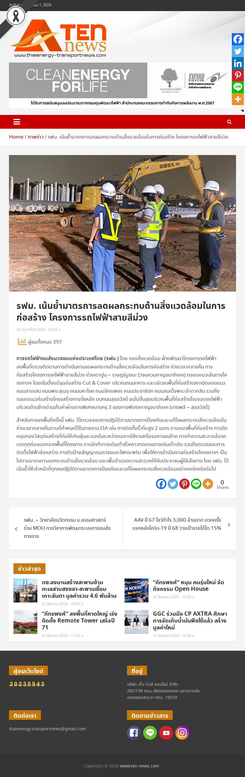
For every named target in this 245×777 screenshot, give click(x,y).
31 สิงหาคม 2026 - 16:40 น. (174, 635)
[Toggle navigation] (16, 122)
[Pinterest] (184, 484)
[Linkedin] (238, 63)
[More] (208, 484)
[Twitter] (173, 484)
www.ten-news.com (139, 766)
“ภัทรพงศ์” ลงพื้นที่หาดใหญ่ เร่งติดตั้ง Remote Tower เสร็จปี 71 (79, 621)
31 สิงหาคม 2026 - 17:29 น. (63, 635)
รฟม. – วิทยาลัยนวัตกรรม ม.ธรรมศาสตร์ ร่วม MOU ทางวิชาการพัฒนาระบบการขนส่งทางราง (67, 528)
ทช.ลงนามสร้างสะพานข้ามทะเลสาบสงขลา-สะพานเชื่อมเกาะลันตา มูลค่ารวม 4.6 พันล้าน (79, 589)
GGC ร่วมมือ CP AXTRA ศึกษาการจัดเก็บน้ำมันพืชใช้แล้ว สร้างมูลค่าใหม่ (190, 621)
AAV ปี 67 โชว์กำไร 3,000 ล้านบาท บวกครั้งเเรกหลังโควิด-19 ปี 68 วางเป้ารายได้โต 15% (176, 524)
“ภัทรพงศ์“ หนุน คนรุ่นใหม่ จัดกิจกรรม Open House (188, 586)
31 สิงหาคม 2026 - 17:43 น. (174, 597)
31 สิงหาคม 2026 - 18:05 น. (63, 604)
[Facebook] (161, 484)
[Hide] (242, 110)
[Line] (196, 484)
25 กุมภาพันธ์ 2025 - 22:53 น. (38, 329)
